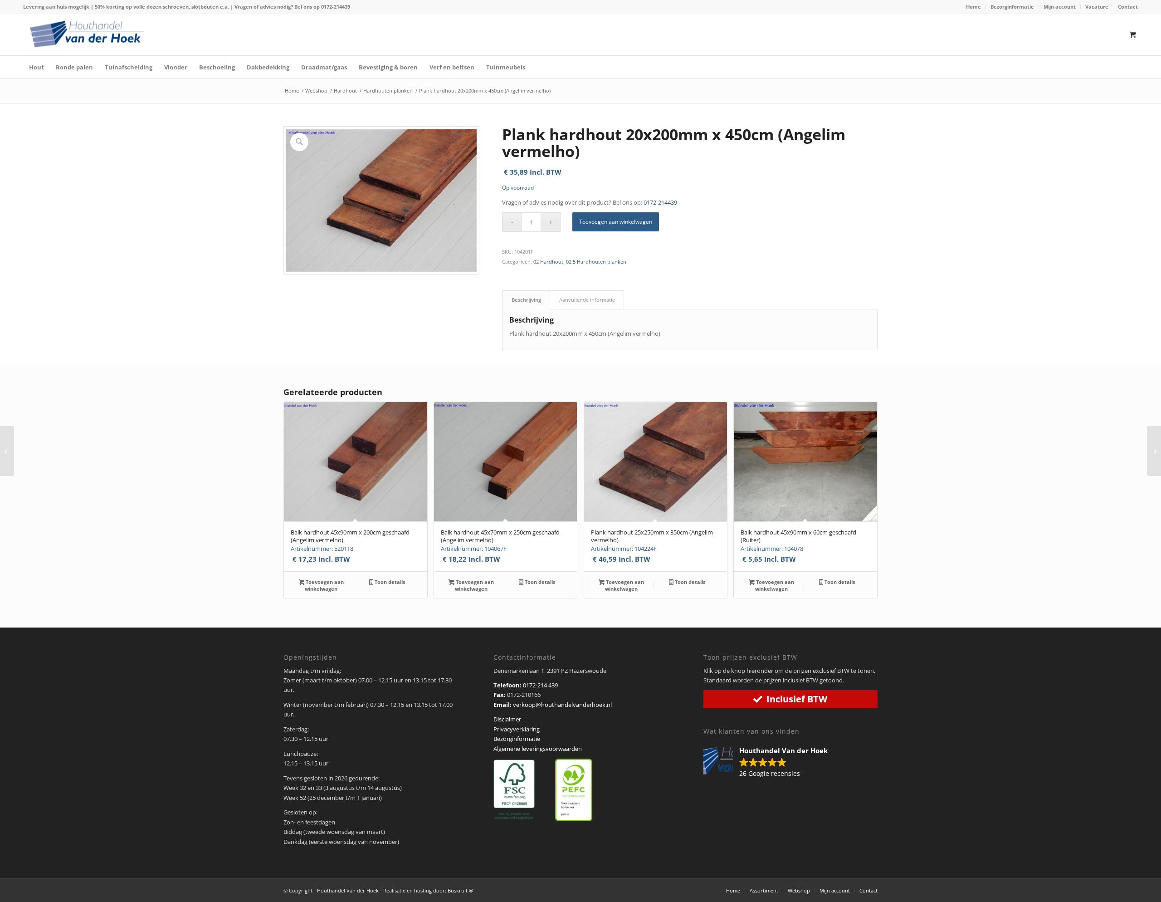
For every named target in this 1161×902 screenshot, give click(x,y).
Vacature (1096, 6)
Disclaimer (507, 719)
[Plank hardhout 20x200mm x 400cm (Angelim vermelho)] (1154, 451)
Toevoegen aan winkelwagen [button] (324, 585)
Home (973, 6)
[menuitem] (973, 7)
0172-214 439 (540, 685)
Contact (1128, 6)
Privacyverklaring (516, 729)
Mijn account (1060, 6)
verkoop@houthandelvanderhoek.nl (562, 705)
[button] (770, 762)
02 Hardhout (548, 261)
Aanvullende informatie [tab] (587, 299)
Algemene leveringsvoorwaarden (537, 749)
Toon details (389, 581)
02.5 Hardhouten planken (596, 261)
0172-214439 (335, 6)
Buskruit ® (460, 890)
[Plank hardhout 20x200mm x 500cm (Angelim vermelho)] (7, 451)
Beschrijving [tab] (526, 299)
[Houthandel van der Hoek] (87, 34)
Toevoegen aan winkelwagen (615, 222)
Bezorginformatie (1012, 6)
